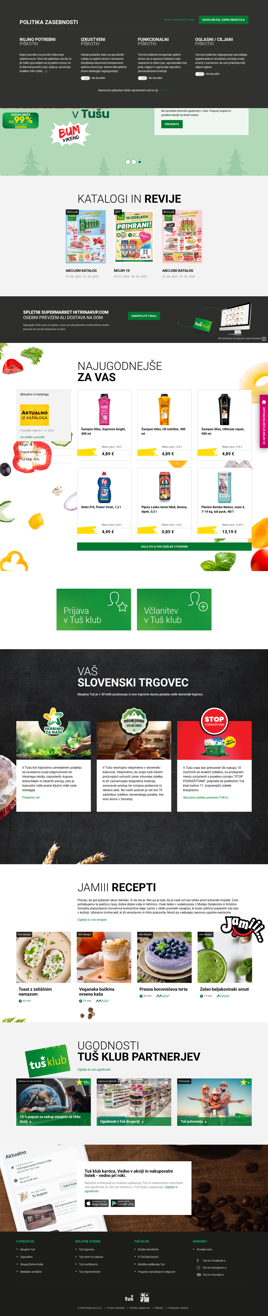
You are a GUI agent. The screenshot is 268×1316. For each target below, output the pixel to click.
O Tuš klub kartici (148, 1256)
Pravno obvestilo (116, 1308)
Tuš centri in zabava (91, 1256)
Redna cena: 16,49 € (232, 524)
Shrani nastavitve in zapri (179, 19)
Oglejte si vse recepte (92, 920)
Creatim (184, 1308)
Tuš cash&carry (88, 1264)
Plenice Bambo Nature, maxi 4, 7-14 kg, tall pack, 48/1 (223, 509)
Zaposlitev (26, 1256)
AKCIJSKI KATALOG (81, 270)
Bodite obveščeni (148, 1249)
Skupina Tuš (27, 1249)
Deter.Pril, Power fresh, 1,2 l (101, 507)
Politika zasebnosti (139, 1308)
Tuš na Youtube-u (213, 1274)
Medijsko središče (31, 1271)
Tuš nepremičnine (89, 1271)
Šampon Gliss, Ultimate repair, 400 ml (222, 431)
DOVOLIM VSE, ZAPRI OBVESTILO (223, 19)
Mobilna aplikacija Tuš (151, 1264)
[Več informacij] (94, 610)
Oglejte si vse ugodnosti (93, 1069)
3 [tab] (139, 162)
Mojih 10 (122, 270)
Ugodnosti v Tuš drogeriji (120, 1121)
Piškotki (158, 1308)
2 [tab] (133, 162)
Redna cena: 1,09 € (172, 524)
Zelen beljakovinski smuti (224, 989)
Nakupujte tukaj (144, 315)
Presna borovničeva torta (163, 989)
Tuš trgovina (86, 1249)
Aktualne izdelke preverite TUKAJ (206, 797)
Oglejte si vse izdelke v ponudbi (164, 546)
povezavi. (164, 90)
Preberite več (31, 797)
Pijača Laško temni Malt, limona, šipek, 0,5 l (164, 509)
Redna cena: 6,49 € (112, 524)
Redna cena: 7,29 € (112, 447)
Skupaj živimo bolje (31, 1264)
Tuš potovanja (192, 1121)
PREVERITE (172, 124)
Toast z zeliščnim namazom (35, 992)
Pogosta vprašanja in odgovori (156, 1271)
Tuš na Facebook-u (214, 1260)
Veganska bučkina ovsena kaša (96, 992)
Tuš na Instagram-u (214, 1267)
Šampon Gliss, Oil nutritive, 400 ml (163, 431)
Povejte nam (204, 1249)
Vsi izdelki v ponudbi (32, 437)
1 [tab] (128, 162)
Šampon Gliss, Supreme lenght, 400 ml (103, 431)
